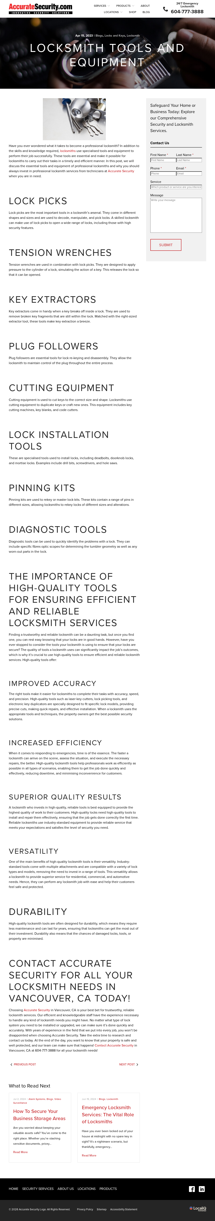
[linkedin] (201, 1189)
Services (100, 6)
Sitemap (101, 1209)
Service (155, 182)
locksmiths (68, 151)
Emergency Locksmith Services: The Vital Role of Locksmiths (108, 1115)
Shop (132, 12)
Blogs (99, 35)
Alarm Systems (37, 1099)
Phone (156, 168)
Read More (20, 1152)
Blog (146, 12)
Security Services (38, 1189)
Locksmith (133, 35)
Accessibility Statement (123, 1209)
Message (156, 195)
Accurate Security (121, 171)
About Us (66, 1189)
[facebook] (191, 1189)
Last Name (184, 155)
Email (181, 168)
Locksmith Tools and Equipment (107, 55)
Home (13, 1189)
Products (123, 6)
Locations (111, 12)
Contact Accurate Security (114, 1045)
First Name (159, 155)
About (145, 6)
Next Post (127, 1064)
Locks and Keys (115, 35)
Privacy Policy (85, 1209)
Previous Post (25, 1064)
